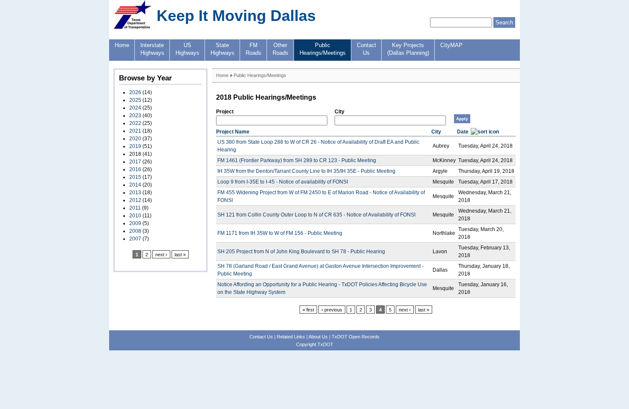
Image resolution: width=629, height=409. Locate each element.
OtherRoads (280, 49)
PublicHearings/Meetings (323, 49)
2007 (135, 239)
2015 (135, 177)
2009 (135, 223)
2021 (135, 131)
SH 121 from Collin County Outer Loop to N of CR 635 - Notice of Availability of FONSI (316, 215)
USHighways (187, 49)
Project (225, 112)
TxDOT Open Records (356, 336)
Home (122, 45)
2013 (135, 193)
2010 (135, 216)
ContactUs (366, 49)
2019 (135, 146)
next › (161, 254)
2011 (135, 208)
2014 (135, 185)
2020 (135, 139)
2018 (135, 154)
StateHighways (222, 49)
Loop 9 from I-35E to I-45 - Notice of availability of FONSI (282, 182)
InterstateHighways (152, 49)
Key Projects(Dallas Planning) (408, 49)
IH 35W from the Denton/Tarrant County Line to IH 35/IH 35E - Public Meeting (306, 171)
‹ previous (331, 309)
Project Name (232, 132)
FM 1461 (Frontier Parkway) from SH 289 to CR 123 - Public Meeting (296, 160)
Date (463, 132)
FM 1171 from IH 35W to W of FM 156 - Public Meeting (279, 233)
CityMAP (451, 45)
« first (308, 309)
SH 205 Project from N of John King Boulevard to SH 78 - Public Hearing (301, 252)
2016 (135, 169)
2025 (135, 100)
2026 (135, 92)
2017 (135, 162)
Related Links (291, 336)
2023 (135, 116)
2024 (135, 108)
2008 (135, 231)
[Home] (132, 28)
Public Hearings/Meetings (260, 75)
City (339, 112)
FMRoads (253, 49)
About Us (318, 336)
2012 (135, 200)
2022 (135, 123)
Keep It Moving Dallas (236, 15)
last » (180, 254)
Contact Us (261, 336)
